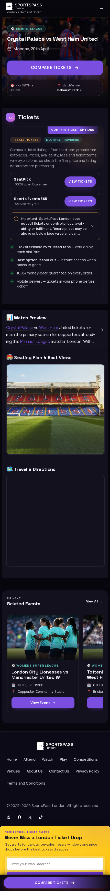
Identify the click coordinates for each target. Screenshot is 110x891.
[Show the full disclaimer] (92, 226)
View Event (40, 702)
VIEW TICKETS (80, 181)
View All (92, 601)
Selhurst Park (68, 90)
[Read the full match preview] (102, 329)
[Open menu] (101, 8)
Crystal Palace (19, 327)
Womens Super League (37, 665)
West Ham (48, 327)
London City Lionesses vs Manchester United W (40, 674)
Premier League (29, 29)
